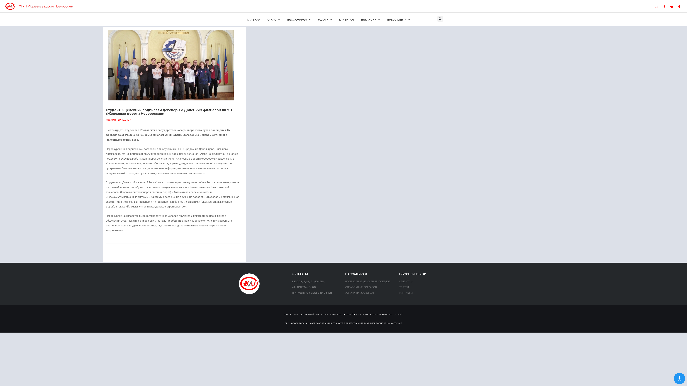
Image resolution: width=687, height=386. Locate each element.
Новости (111, 119)
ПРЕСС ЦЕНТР (396, 19)
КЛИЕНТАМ (346, 19)
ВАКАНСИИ (368, 19)
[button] (440, 19)
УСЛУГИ (323, 19)
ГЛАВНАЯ (253, 19)
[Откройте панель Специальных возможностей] (679, 378)
